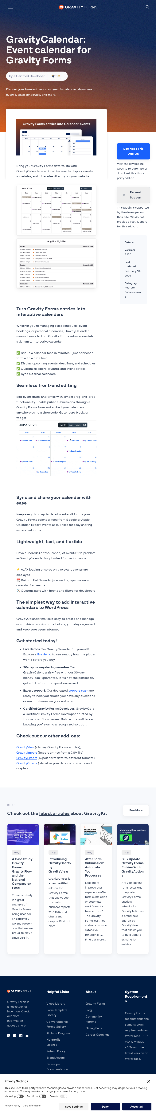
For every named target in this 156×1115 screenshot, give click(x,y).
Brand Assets (55, 1057)
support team (78, 690)
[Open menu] (10, 7)
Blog (89, 1010)
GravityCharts (26, 763)
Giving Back (94, 1028)
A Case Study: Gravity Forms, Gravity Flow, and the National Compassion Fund (22, 873)
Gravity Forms (96, 1003)
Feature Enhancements (133, 292)
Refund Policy (56, 1051)
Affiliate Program (58, 1033)
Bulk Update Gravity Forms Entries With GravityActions (133, 867)
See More (135, 810)
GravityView (25, 747)
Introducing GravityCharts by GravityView (60, 865)
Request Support (135, 195)
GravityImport (26, 752)
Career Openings (97, 1034)
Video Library (55, 1003)
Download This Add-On (133, 151)
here (22, 1025)
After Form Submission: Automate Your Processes (94, 867)
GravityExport (26, 758)
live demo (44, 654)
